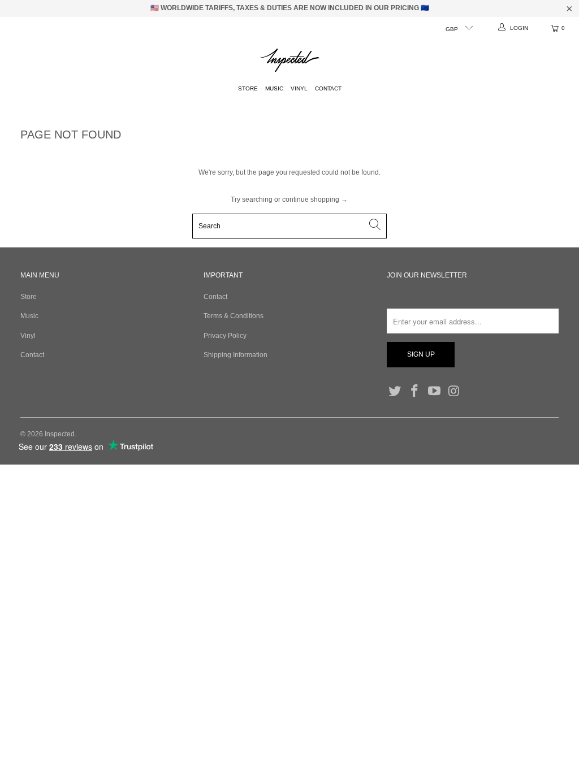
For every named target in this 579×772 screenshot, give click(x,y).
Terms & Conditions (233, 316)
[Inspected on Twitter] (395, 391)
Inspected (60, 434)
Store (248, 88)
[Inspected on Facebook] (415, 391)
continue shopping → (315, 199)
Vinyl (299, 88)
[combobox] (289, 226)
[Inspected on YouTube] (434, 391)
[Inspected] (289, 60)
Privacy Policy (225, 336)
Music (274, 88)
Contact (328, 88)
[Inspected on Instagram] (454, 391)
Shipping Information (235, 355)
